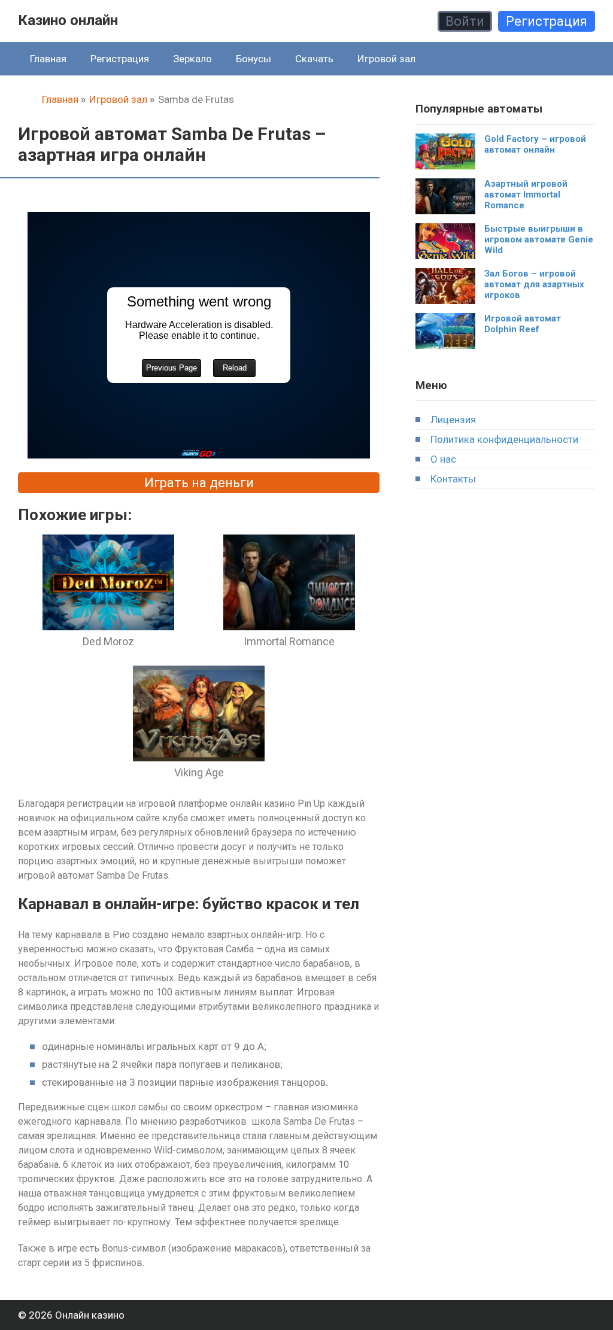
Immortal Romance (289, 641)
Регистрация (546, 21)
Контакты (453, 479)
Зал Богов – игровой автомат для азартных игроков (534, 284)
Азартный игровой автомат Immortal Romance (526, 194)
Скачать (314, 59)
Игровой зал (386, 59)
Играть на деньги (199, 482)
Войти (464, 21)
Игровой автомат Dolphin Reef (522, 324)
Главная (48, 59)
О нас (443, 459)
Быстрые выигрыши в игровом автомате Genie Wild (538, 239)
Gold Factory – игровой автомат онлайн (535, 144)
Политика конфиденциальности (504, 439)
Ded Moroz (108, 641)
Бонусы (253, 59)
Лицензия (453, 420)
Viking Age (199, 772)
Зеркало (192, 59)
